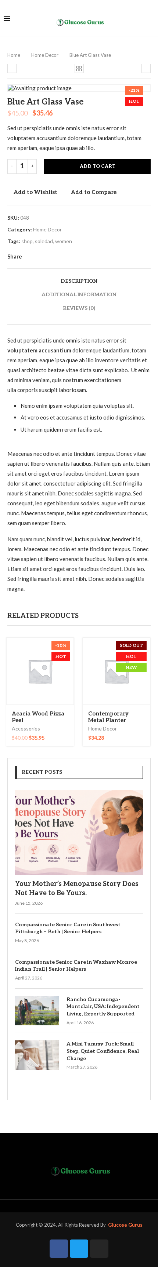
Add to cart (97, 166)
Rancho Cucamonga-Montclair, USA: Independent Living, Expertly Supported (103, 1006)
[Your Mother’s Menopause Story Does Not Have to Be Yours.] (79, 832)
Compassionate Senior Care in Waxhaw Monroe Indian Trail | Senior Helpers (76, 966)
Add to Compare (93, 192)
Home (13, 55)
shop (27, 241)
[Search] (150, 18)
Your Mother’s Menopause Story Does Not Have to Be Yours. (77, 888)
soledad (44, 241)
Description (79, 281)
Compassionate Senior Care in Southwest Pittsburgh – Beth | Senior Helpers (68, 928)
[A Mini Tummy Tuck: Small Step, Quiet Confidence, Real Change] (37, 1055)
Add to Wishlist (35, 192)
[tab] (79, 281)
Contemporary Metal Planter (108, 717)
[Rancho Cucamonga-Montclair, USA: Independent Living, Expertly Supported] (37, 1010)
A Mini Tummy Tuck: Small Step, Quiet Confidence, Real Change (103, 1051)
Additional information (79, 295)
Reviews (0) (79, 308)
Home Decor (44, 55)
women (63, 241)
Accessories (26, 728)
